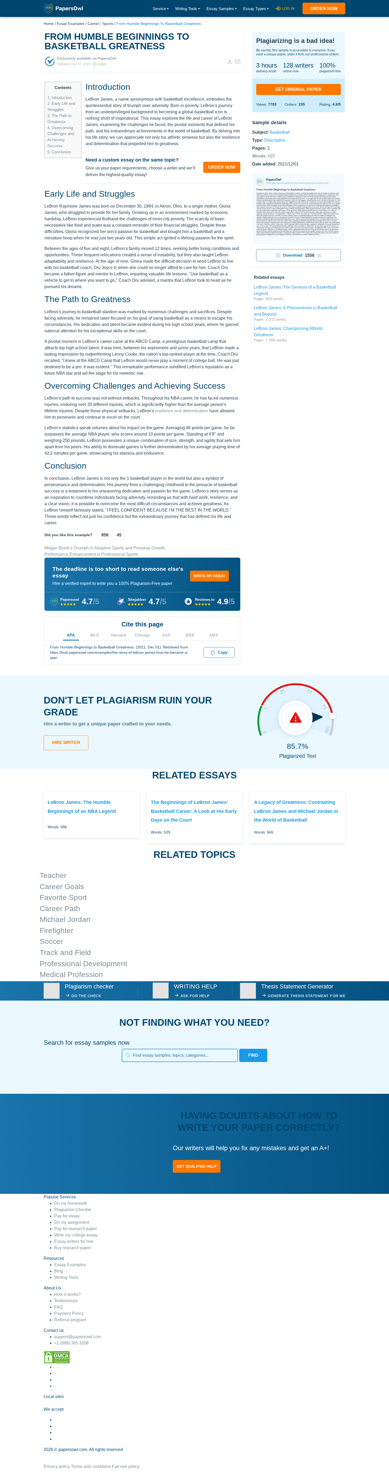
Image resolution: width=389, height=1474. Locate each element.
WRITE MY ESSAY (209, 576)
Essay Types (254, 8)
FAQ (58, 1307)
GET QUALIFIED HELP (196, 1166)
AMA (213, 635)
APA (71, 635)
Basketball (280, 132)
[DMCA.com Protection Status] (57, 1357)
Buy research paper (72, 1247)
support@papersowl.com (77, 1336)
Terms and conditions (91, 1466)
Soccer (51, 941)
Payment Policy (69, 1313)
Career (93, 23)
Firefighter (56, 930)
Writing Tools (186, 8)
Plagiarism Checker (72, 1209)
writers (298, 65)
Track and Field (65, 952)
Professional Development (83, 964)
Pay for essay (67, 1216)
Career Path (60, 908)
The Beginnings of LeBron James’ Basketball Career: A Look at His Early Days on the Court (194, 811)
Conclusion (59, 152)
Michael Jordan (65, 919)
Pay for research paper (75, 1228)
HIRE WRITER (66, 742)
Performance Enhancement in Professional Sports (91, 554)
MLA (94, 635)
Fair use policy (125, 1466)
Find (253, 1055)
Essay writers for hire (73, 1241)
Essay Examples (70, 23)
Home (49, 23)
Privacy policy (57, 1466)
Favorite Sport (63, 897)
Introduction (59, 97)
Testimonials (66, 1300)
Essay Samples (220, 8)
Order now (323, 8)
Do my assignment (71, 1222)
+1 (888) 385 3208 (71, 1343)
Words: (263, 156)
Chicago (142, 635)
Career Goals (62, 886)
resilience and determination (181, 411)
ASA (166, 635)
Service (159, 8)
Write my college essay (76, 1235)
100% (327, 65)
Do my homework (70, 1203)
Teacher (53, 875)
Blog (58, 1271)
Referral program (70, 1320)
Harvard (118, 635)
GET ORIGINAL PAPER (298, 89)
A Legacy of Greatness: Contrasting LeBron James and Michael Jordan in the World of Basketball (296, 811)
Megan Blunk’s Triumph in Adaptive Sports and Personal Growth (104, 548)
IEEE (190, 635)
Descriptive (275, 140)
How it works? (67, 1294)
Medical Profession (71, 974)
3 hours (266, 65)
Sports (107, 23)
